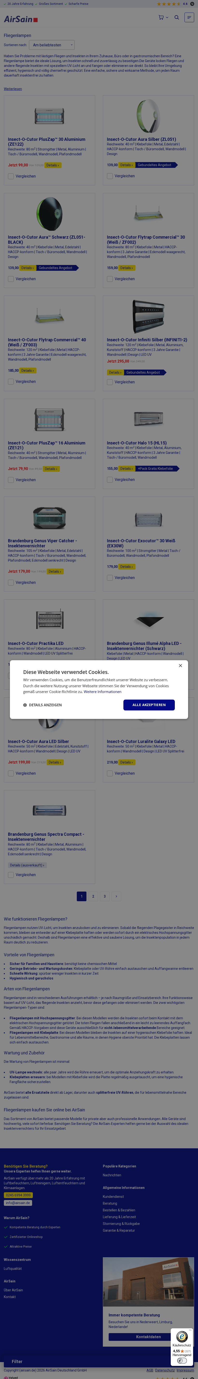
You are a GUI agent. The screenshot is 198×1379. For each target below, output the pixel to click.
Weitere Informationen (102, 691)
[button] (42, 705)
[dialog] (99, 689)
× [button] (180, 666)
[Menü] (190, 1331)
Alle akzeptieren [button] (149, 704)
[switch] (182, 1361)
